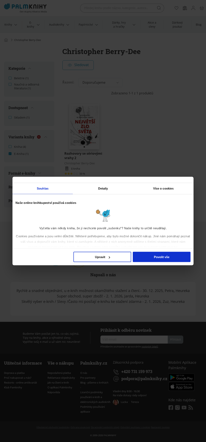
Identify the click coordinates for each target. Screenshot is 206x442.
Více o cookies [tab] (163, 188)
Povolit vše (161, 257)
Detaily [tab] (103, 188)
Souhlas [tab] (42, 188)
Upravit (100, 257)
